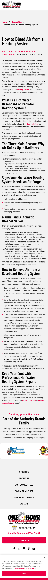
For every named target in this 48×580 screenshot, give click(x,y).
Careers (24, 504)
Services (24, 472)
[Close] (44, 557)
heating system (23, 89)
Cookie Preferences (20, 568)
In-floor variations (31, 124)
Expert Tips (17, 22)
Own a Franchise (24, 491)
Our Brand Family (24, 497)
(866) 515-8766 (29, 400)
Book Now (24, 540)
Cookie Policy (32, 568)
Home (4, 22)
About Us (24, 478)
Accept (24, 573)
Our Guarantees (24, 484)
